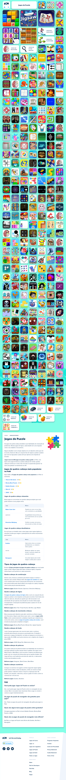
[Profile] (4, 7)
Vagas (31, 774)
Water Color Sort (10, 509)
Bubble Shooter (10, 486)
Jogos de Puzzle (14, 435)
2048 (7, 492)
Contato (49, 743)
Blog (30, 771)
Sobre (30, 762)
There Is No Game (11, 479)
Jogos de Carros (33, 740)
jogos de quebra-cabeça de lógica (16, 595)
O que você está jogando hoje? (8, 7)
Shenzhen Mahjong (11, 522)
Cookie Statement (52, 752)
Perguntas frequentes (53, 740)
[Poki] (6, 3)
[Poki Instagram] (8, 748)
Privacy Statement (52, 749)
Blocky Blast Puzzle (11, 483)
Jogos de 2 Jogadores (35, 746)
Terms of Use (50, 755)
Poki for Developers (34, 765)
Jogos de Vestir (33, 752)
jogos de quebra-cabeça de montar (30, 620)
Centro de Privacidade (53, 746)
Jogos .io (31, 743)
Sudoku (7, 543)
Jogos (6, 435)
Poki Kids (31, 768)
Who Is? (8, 489)
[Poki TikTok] (4, 748)
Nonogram (8, 558)
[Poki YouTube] (12, 748)
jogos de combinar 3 (33, 579)
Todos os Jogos (33, 755)
